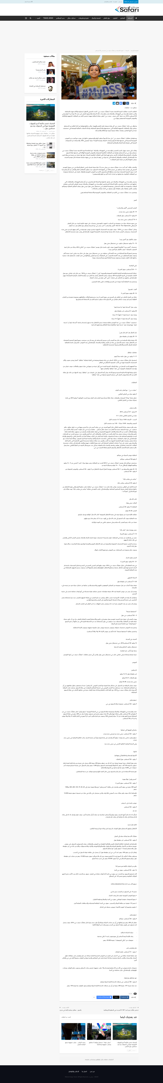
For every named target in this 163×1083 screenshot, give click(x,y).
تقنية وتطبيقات (83, 18)
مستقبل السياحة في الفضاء (37, 86)
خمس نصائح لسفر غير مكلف (37, 78)
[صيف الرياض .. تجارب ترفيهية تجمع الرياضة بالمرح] (73, 1031)
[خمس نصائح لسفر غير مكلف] (51, 80)
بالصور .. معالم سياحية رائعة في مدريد (70, 1010)
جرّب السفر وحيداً (40, 70)
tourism (130, 993)
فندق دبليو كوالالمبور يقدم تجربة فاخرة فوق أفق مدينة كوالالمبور (36, 164)
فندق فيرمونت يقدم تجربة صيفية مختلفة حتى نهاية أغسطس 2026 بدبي (37, 155)
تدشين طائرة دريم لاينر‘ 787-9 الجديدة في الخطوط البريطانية (121, 1010)
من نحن (120, 2)
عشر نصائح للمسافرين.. (38, 62)
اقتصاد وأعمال (96, 18)
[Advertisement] (81, 35)
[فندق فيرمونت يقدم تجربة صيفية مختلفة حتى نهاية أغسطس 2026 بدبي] (51, 155)
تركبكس (97, 1060)
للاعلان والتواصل (108, 2)
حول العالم (106, 18)
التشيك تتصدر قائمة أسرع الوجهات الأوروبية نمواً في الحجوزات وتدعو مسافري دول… (42, 126)
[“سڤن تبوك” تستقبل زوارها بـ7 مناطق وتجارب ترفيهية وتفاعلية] (99, 1031)
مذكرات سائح (71, 18)
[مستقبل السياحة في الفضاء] (51, 88)
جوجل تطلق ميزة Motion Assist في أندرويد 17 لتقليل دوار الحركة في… (36, 145)
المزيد (38, 18)
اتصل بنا (115, 2)
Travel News (48, 18)
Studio (75, 1077)
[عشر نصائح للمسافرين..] (51, 64)
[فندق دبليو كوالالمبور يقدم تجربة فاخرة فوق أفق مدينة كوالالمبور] (51, 165)
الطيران (115, 18)
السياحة (130, 18)
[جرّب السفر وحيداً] (51, 72)
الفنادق (122, 18)
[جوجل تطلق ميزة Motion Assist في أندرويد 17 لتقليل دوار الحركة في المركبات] (51, 146)
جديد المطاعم (60, 18)
